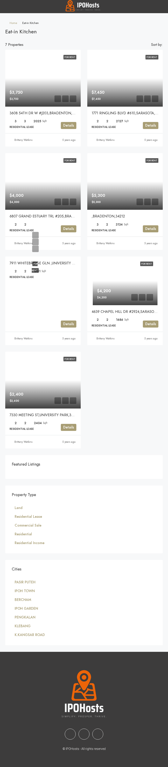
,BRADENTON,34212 (108, 216)
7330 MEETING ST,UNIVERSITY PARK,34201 (44, 415)
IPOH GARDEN (26, 608)
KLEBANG (23, 626)
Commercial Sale (28, 525)
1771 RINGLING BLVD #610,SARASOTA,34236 (128, 113)
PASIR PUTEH (25, 582)
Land (19, 507)
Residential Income (29, 542)
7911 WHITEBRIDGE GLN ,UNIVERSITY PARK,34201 (50, 263)
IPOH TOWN (25, 590)
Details (68, 125)
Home (13, 23)
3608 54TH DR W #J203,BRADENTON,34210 (46, 113)
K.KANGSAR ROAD (30, 634)
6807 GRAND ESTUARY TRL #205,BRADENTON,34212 (53, 216)
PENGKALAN (25, 617)
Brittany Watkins (23, 140)
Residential (23, 534)
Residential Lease (28, 516)
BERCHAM (23, 599)
